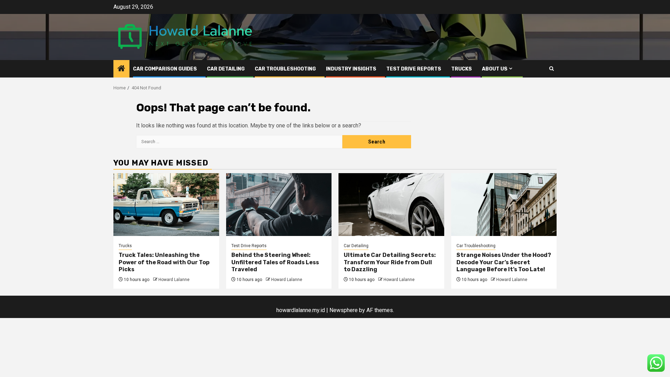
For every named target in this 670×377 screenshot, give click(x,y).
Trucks (461, 69)
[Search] (551, 68)
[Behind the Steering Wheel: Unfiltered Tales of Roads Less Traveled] (279, 204)
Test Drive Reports (413, 69)
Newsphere (343, 310)
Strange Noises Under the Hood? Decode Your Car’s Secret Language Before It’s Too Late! (503, 262)
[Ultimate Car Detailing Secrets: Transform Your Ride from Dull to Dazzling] (391, 204)
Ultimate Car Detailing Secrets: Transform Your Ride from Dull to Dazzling (390, 262)
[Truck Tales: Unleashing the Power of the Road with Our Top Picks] (166, 204)
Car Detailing (226, 69)
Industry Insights (351, 69)
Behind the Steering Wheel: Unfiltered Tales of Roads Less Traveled (275, 262)
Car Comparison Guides (165, 69)
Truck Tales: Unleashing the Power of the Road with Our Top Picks (164, 262)
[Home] (121, 69)
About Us (494, 69)
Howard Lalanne (173, 279)
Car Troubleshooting (285, 69)
